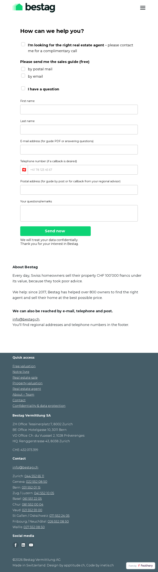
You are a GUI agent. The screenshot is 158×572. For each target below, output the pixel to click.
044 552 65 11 (34, 476)
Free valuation (24, 366)
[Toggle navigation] (142, 8)
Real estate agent (27, 389)
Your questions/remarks (36, 201)
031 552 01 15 (31, 487)
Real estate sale (25, 377)
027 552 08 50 (34, 527)
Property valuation (28, 383)
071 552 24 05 (59, 516)
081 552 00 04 (32, 504)
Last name (27, 121)
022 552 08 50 (36, 482)
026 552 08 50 (58, 521)
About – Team (23, 394)
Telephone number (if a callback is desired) (48, 161)
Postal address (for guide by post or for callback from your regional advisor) (70, 181)
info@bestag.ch (26, 319)
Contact (19, 400)
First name (27, 101)
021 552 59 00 (32, 510)
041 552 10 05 (44, 493)
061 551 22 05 (32, 499)
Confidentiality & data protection (39, 406)
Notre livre (21, 372)
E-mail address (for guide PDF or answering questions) (56, 141)
